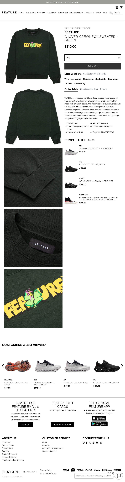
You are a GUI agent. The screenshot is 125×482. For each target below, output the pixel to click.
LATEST (21, 12)
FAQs (44, 442)
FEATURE (86, 28)
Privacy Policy (45, 470)
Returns (45, 445)
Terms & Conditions (48, 473)
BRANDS (41, 12)
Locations (6, 442)
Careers (5, 451)
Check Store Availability (93, 74)
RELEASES (30, 12)
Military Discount (9, 457)
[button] (2, 365)
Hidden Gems (8, 445)
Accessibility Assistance (52, 448)
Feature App (7, 448)
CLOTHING (51, 12)
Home (66, 28)
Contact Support (49, 451)
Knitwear (76, 28)
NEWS (98, 12)
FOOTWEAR (63, 12)
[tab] (72, 89)
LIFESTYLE (89, 12)
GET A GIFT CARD (62, 425)
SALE (105, 12)
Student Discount (9, 454)
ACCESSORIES (76, 12)
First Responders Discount (13, 460)
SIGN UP (25, 425)
